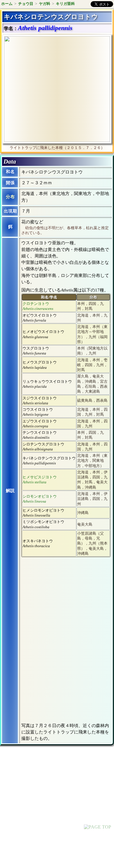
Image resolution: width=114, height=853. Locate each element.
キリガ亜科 (65, 3)
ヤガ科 (44, 3)
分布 (10, 196)
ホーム (7, 3)
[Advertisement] (51, 798)
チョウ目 (25, 3)
